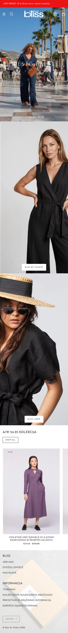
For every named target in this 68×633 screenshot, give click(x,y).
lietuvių (9, 619)
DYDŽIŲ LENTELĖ (13, 567)
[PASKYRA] (55, 14)
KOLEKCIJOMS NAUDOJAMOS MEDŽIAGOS (27, 595)
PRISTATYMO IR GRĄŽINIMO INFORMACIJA (27, 600)
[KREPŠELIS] (63, 14)
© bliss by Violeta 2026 (14, 628)
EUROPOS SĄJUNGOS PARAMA (20, 606)
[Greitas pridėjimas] (7, 530)
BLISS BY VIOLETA (34, 267)
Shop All (10, 440)
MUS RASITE (9, 573)
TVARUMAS (9, 589)
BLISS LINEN (34, 419)
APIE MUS (8, 562)
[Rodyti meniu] (5, 14)
